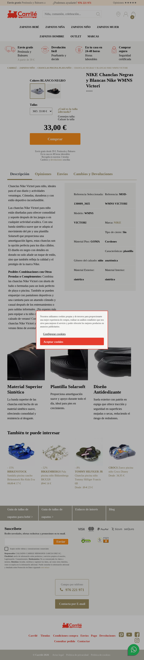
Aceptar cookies (53, 341)
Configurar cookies (54, 333)
